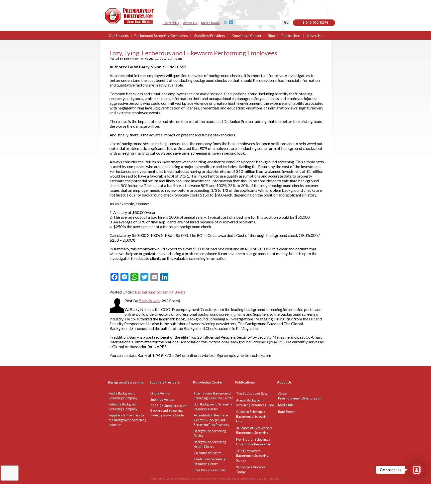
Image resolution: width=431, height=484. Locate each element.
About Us (190, 23)
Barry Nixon (149, 300)
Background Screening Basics (160, 292)
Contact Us (171, 23)
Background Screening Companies (161, 35)
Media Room (210, 23)
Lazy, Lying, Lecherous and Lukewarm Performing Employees (193, 53)
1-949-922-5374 (315, 23)
